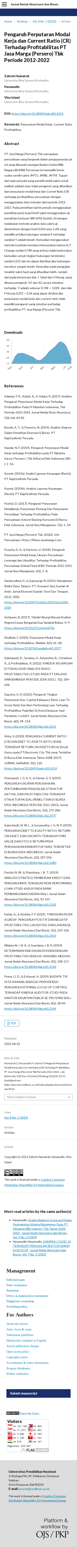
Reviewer (12, 1290)
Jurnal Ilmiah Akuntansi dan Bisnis (34, 4)
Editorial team (15, 1279)
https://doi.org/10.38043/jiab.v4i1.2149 (30, 1008)
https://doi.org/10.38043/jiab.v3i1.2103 (30, 967)
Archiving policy (16, 1306)
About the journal (17, 1323)
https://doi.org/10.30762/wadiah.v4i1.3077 (32, 648)
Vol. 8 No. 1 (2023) (44, 21)
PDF (13, 1023)
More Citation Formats (21, 1097)
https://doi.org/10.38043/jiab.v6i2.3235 (30, 726)
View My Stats (29, 1413)
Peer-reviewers (16, 1285)
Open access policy (17, 1351)
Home (8, 21)
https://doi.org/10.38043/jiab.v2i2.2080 (30, 863)
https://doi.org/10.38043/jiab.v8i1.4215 (38, 113)
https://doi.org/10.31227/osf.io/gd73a (29, 628)
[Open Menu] (4, 4)
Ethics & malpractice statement (27, 1296)
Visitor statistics (17, 1373)
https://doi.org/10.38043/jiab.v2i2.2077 (30, 815)
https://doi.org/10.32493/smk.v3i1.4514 (30, 768)
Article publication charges (22, 1346)
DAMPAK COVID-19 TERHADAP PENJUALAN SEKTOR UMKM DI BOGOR (42, 1246)
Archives (22, 21)
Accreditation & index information (27, 1362)
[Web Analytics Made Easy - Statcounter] (12, 1413)
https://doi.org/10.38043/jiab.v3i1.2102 (30, 904)
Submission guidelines (19, 1335)
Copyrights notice (17, 1357)
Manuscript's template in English (26, 1340)
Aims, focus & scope (19, 1329)
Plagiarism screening (20, 1301)
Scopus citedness (18, 1368)
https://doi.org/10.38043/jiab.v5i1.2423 (30, 935)
